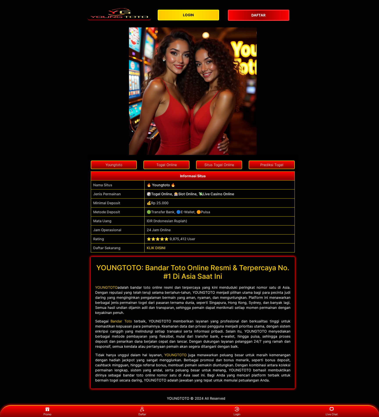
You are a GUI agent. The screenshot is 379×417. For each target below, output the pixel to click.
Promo (47, 414)
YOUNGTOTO (106, 287)
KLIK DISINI (156, 248)
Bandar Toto (121, 321)
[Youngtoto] (119, 13)
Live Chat (332, 414)
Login (237, 414)
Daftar (142, 414)
